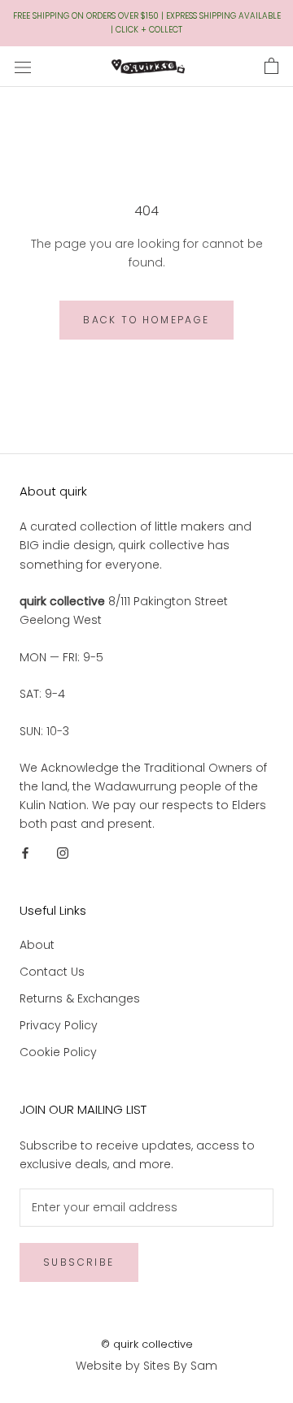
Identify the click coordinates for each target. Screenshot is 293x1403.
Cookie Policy (58, 1052)
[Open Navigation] (23, 66)
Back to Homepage (146, 320)
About (37, 945)
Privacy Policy (59, 1025)
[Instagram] (62, 851)
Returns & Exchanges (80, 998)
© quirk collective (147, 1344)
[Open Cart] (271, 66)
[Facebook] (25, 851)
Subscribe (79, 1262)
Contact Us (52, 971)
